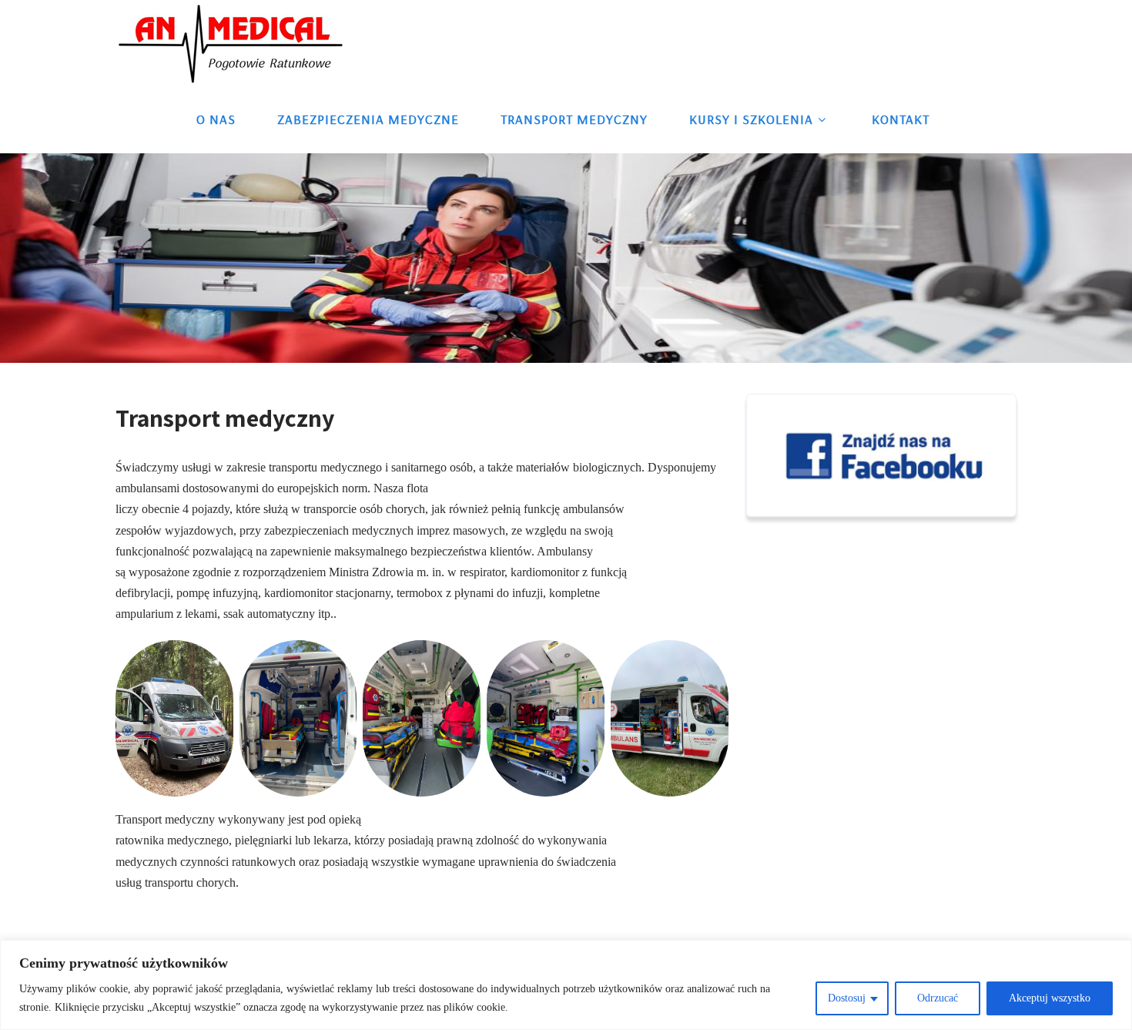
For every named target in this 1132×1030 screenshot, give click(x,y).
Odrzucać (937, 998)
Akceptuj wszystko (1049, 998)
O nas (216, 119)
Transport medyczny (574, 119)
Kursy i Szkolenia (751, 119)
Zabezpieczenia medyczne (368, 119)
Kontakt (900, 119)
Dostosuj (847, 998)
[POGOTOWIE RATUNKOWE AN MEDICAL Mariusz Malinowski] (231, 43)
